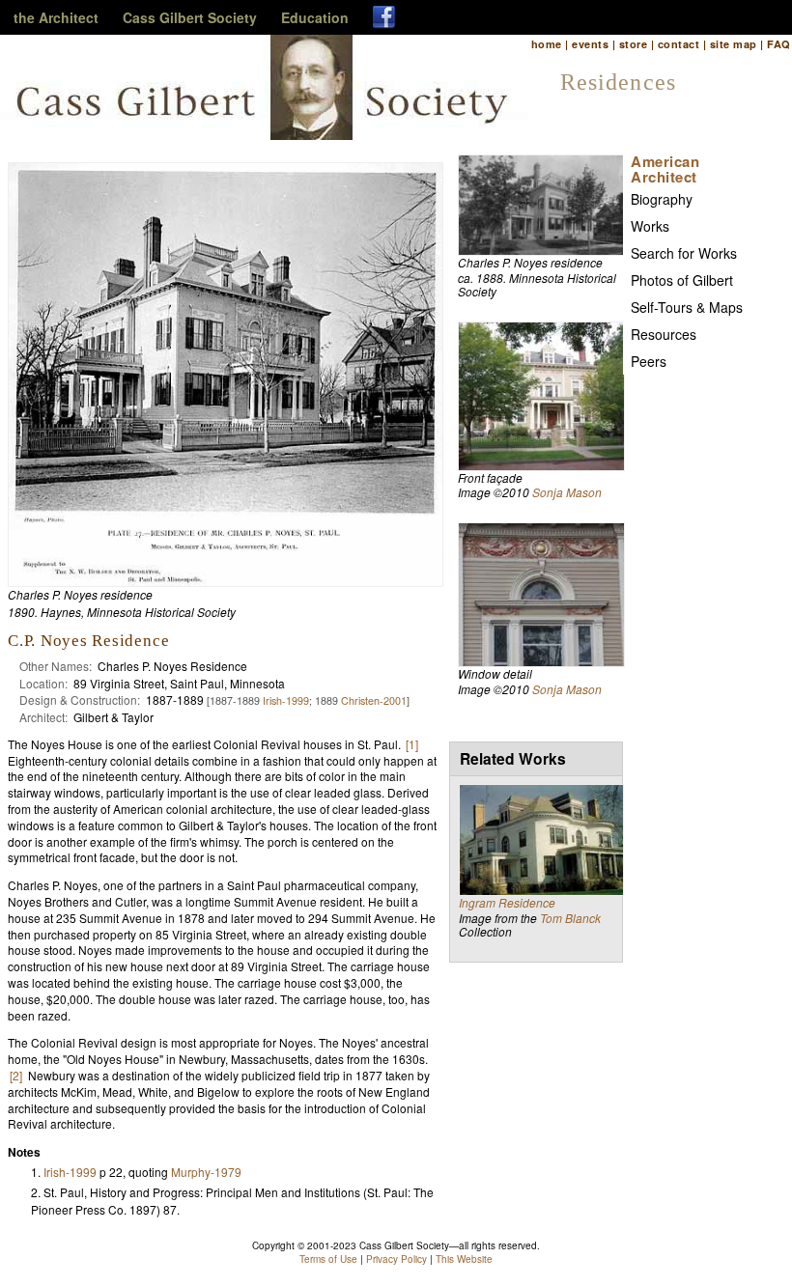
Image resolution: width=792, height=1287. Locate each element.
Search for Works (684, 253)
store (633, 44)
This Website (464, 1259)
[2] (16, 1075)
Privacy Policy (396, 1259)
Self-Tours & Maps (687, 307)
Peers (648, 361)
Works (650, 226)
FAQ (779, 44)
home (546, 44)
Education (315, 17)
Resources (663, 334)
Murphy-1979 (206, 1171)
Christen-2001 (374, 700)
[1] (412, 744)
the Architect (56, 17)
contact (678, 44)
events (590, 44)
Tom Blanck (570, 917)
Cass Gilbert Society (190, 17)
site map (733, 44)
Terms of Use (328, 1259)
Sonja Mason (567, 492)
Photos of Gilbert (682, 280)
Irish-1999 (286, 700)
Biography (662, 199)
